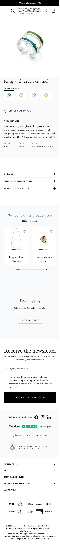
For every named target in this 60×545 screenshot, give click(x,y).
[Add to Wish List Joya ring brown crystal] (52, 231)
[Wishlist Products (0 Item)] (47, 10)
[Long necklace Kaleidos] (16, 239)
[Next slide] (54, 3)
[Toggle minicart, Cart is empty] (53, 10)
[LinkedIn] (49, 417)
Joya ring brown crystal (44, 259)
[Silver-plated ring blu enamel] (34, 95)
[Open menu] (6, 11)
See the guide (30, 320)
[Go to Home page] (30, 11)
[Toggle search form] (12, 10)
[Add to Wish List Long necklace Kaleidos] (24, 231)
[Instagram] (43, 417)
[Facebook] (36, 417)
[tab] (14, 249)
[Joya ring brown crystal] (44, 239)
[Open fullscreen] (30, 46)
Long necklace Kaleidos (16, 259)
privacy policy (30, 376)
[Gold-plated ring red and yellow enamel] (46, 95)
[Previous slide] (5, 3)
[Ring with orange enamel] (21, 95)
